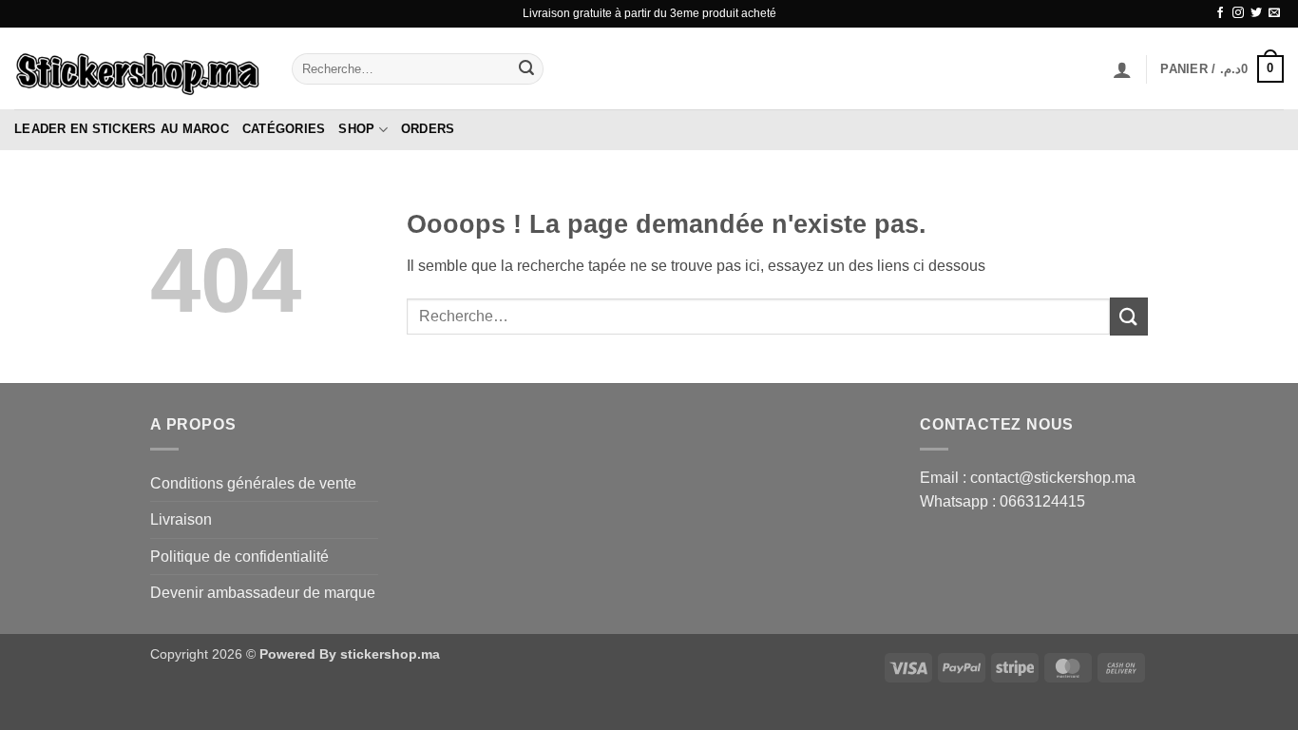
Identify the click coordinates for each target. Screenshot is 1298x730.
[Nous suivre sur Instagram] (1238, 13)
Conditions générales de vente (253, 483)
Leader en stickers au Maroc (121, 129)
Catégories (284, 129)
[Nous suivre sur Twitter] (1256, 13)
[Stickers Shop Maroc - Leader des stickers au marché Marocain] (138, 68)
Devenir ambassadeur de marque (262, 593)
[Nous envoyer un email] (1274, 13)
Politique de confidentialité (239, 556)
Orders (428, 129)
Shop (356, 129)
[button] (1122, 69)
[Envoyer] (526, 69)
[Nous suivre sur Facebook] (1220, 13)
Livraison (181, 519)
